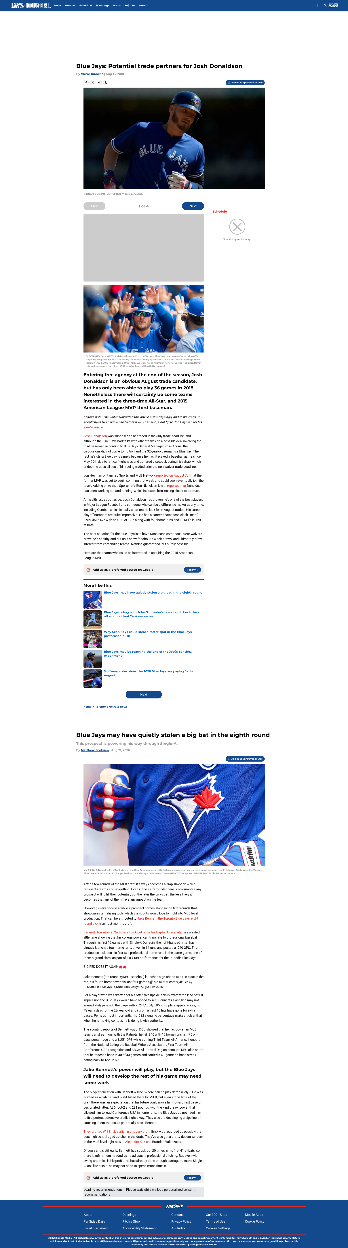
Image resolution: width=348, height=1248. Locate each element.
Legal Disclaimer (96, 1228)
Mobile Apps (254, 1215)
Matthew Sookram (95, 750)
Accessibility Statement (139, 1228)
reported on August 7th (173, 475)
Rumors (70, 5)
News (58, 5)
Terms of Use (215, 1221)
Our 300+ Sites (216, 1215)
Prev (94, 206)
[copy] (105, 82)
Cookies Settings (218, 1228)
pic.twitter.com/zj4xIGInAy (173, 982)
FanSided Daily (94, 1221)
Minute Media (64, 1238)
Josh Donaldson (95, 436)
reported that (176, 486)
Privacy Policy (181, 1221)
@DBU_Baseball (131, 977)
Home (87, 706)
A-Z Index (178, 1228)
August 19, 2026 (152, 987)
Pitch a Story (131, 1221)
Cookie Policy (254, 1221)
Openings (129, 1215)
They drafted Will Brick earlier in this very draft (116, 1131)
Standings (102, 5)
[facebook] (318, 5)
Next (193, 206)
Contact (177, 1215)
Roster (117, 5)
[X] (325, 5)
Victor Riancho (92, 74)
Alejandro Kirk (135, 1142)
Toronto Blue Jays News (111, 706)
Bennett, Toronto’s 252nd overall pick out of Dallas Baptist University (132, 932)
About (88, 1215)
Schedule (85, 5)
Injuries (130, 5)
